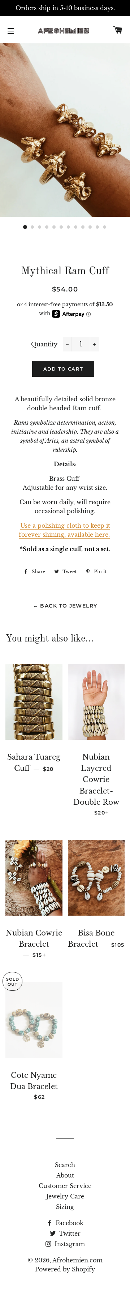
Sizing (65, 1206)
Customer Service (65, 1185)
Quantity (44, 344)
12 (104, 227)
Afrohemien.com (77, 1260)
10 (90, 227)
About (65, 1175)
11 (97, 227)
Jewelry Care (65, 1196)
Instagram (69, 1244)
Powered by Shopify (65, 1269)
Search (65, 1164)
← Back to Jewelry (65, 605)
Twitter (69, 1233)
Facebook (68, 1223)
